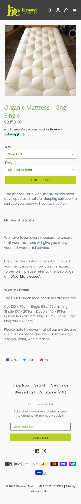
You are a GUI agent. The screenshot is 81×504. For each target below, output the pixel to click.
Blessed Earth (25, 486)
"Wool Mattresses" (24, 276)
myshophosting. (39, 491)
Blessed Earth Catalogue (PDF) (40, 392)
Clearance (59, 385)
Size (8, 147)
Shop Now (21, 385)
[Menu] (74, 10)
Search (40, 385)
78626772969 (54, 486)
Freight (10, 162)
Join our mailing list (40, 404)
